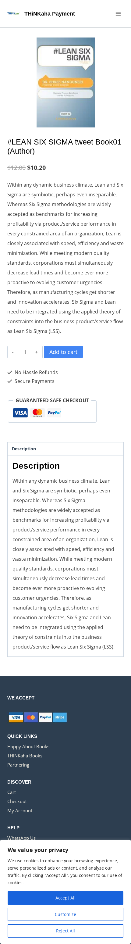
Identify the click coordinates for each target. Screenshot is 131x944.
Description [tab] (24, 449)
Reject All (65, 931)
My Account (19, 810)
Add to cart (63, 352)
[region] (65, 892)
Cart (11, 792)
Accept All (65, 898)
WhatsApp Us (21, 838)
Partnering (18, 765)
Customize (65, 914)
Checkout (17, 801)
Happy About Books (28, 746)
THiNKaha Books (24, 756)
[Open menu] (118, 13)
